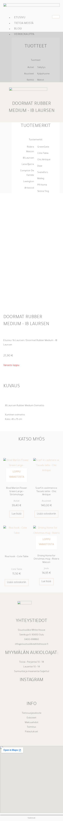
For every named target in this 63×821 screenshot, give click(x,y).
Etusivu (19, 17)
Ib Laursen (18, 340)
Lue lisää (17, 514)
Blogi (18, 28)
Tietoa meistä (23, 23)
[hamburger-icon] (56, 16)
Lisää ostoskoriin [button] (46, 514)
